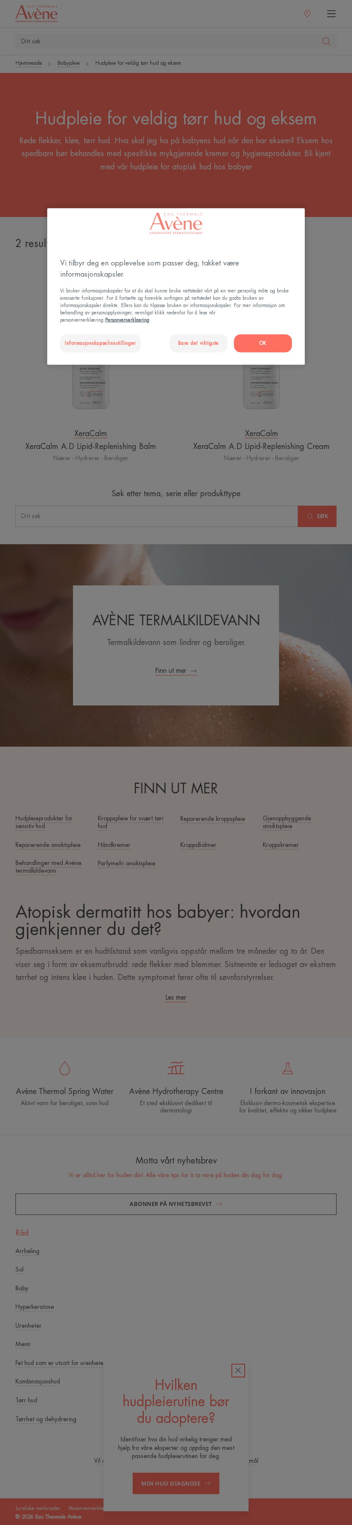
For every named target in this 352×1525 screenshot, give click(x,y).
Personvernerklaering (127, 320)
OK (263, 343)
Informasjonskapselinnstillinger (100, 343)
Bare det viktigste (198, 343)
